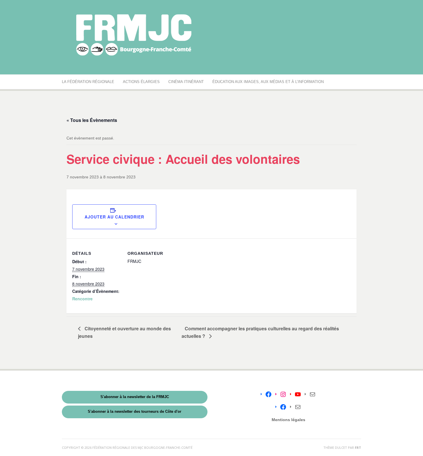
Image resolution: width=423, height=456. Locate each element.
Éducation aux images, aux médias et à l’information (268, 82)
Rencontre (82, 299)
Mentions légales (288, 419)
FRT (358, 447)
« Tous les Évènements (91, 120)
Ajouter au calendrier (114, 217)
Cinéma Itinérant (186, 82)
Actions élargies (141, 82)
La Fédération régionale (88, 82)
